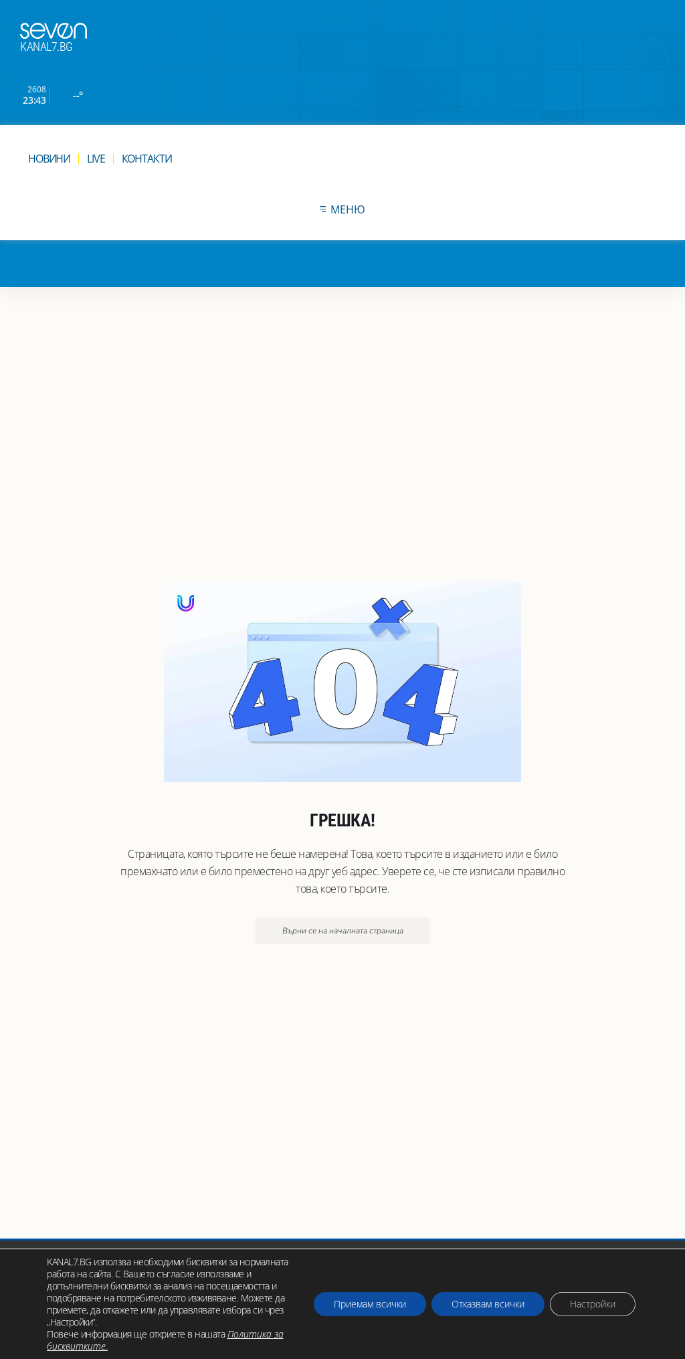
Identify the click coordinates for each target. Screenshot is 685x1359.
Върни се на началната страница (342, 930)
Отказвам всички (488, 1303)
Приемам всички (370, 1303)
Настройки (592, 1303)
